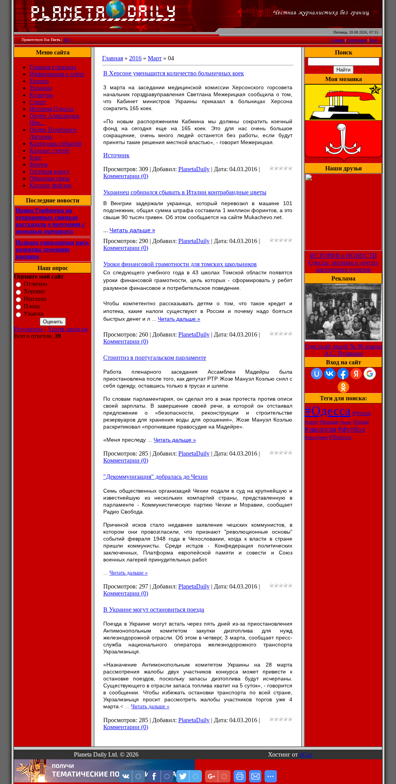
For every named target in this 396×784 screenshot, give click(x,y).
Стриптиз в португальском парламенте (154, 357)
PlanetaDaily (194, 169)
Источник (116, 155)
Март (155, 58)
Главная (337, 40)
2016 (135, 58)
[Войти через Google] (370, 373)
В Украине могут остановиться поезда (153, 609)
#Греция (361, 422)
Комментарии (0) (125, 176)
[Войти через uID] (317, 373)
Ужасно (34, 314)
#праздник (316, 437)
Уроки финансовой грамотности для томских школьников (180, 264)
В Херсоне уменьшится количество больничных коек (173, 73)
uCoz (305, 754)
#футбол (351, 429)
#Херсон (340, 437)
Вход (374, 40)
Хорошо (34, 291)
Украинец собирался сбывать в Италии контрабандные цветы (184, 192)
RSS (67, 39)
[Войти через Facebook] (343, 373)
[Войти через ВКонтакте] (330, 373)
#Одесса (328, 410)
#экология (320, 429)
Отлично (35, 284)
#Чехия (361, 413)
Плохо (32, 306)
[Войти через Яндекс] (356, 373)
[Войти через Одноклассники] (343, 387)
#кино (346, 422)
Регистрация (357, 40)
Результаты (28, 329)
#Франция (329, 422)
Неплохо (35, 299)
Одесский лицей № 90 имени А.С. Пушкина (343, 350)
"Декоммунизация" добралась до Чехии (155, 476)
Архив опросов (67, 329)
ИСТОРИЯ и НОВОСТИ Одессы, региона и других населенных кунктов (343, 262)
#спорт (311, 422)
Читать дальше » (132, 230)
